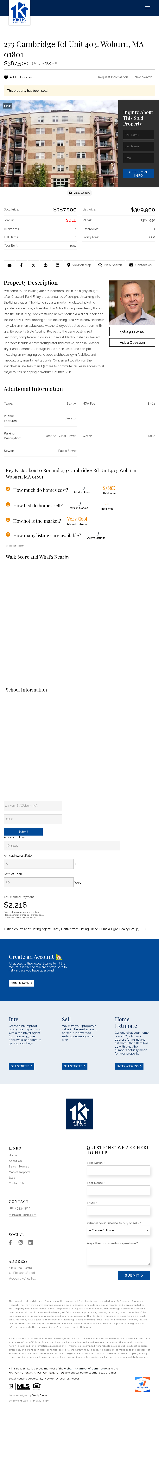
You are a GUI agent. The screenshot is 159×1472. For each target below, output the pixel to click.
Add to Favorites (21, 77)
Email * (92, 1203)
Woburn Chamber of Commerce (85, 1368)
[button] (6, 167)
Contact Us (143, 265)
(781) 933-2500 (132, 332)
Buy (26, 1042)
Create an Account (79, 970)
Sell (79, 1042)
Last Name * (96, 1183)
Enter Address (128, 1066)
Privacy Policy (41, 1401)
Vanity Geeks (39, 1395)
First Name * (96, 1163)
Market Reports (19, 1172)
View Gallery (81, 192)
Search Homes (19, 1166)
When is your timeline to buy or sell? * (114, 1223)
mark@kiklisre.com (22, 1215)
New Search (143, 77)
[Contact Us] (132, 342)
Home (13, 1155)
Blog (12, 1177)
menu (146, 8)
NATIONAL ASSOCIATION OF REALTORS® (37, 1372)
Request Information (113, 77)
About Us (15, 1161)
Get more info (138, 173)
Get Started (20, 1066)
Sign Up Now (20, 983)
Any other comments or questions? (112, 1243)
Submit (132, 1275)
